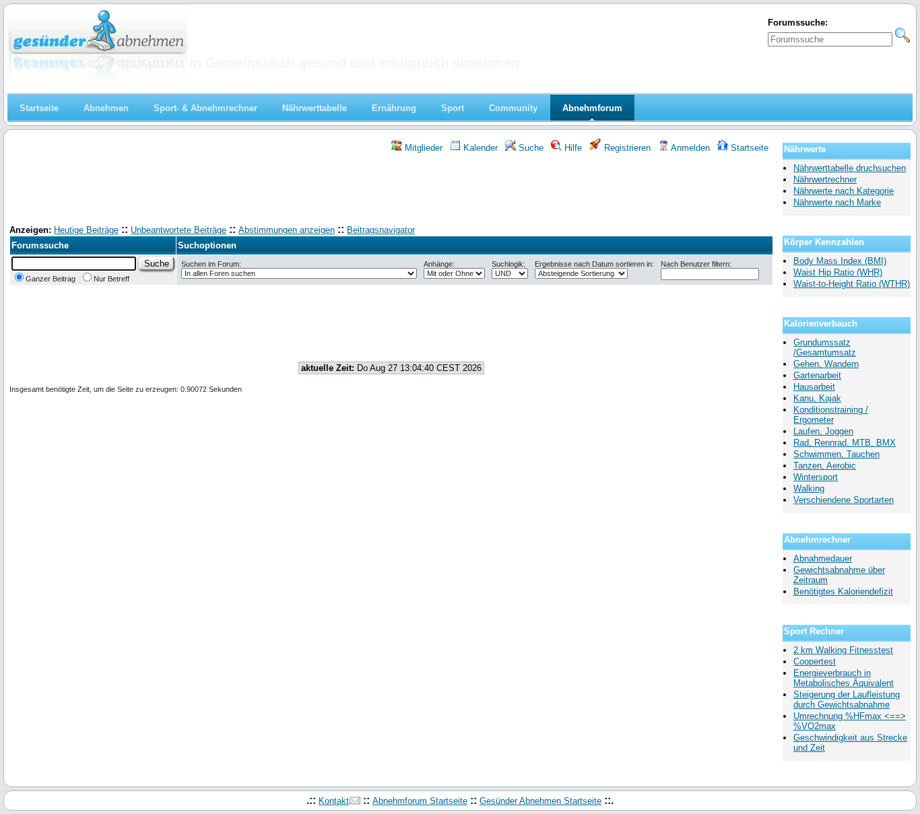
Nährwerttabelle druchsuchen (849, 168)
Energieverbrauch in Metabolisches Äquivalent (843, 678)
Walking (808, 488)
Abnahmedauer (822, 558)
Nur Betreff (111, 279)
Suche (530, 148)
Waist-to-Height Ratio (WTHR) (851, 284)
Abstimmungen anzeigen (286, 230)
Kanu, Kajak (817, 398)
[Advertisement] (391, 190)
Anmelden (689, 148)
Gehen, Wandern (826, 364)
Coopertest (814, 661)
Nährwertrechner (825, 179)
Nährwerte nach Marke (837, 202)
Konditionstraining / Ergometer (830, 415)
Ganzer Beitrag (50, 279)
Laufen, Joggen (823, 431)
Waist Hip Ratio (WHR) (837, 272)
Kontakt (334, 801)
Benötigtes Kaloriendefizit (843, 591)
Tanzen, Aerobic (824, 466)
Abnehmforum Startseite (419, 801)
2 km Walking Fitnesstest (843, 650)
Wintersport (815, 477)
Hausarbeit (814, 387)
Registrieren (626, 148)
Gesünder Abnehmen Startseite (540, 801)
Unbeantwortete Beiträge (178, 230)
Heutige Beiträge (86, 230)
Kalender (479, 148)
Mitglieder (422, 148)
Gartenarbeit (817, 375)
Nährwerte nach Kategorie (843, 191)
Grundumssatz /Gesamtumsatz (824, 347)
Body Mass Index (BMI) (839, 261)
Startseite (748, 148)
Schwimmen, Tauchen (836, 454)
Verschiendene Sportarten (843, 500)
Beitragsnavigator (381, 230)
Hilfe (572, 148)
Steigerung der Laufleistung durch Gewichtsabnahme (846, 699)
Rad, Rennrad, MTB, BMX (844, 443)
